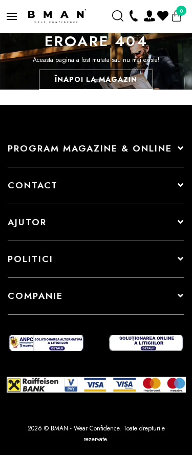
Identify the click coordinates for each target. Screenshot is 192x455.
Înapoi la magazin (96, 79)
